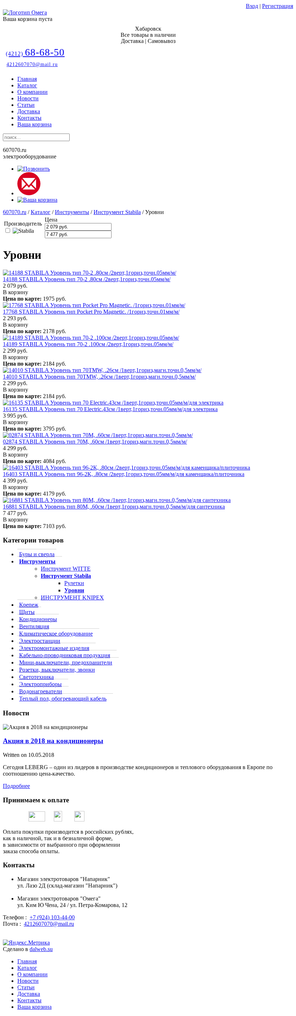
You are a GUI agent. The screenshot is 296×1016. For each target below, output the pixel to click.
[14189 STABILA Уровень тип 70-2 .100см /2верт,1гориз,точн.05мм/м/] (91, 338)
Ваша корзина (34, 124)
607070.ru (14, 212)
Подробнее (16, 786)
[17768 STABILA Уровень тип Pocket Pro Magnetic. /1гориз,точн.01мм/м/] (94, 305)
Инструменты (72, 212)
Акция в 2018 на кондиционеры (53, 741)
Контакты (29, 118)
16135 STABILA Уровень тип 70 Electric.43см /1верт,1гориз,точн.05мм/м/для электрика (110, 409)
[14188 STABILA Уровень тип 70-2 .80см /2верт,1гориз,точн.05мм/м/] (89, 273)
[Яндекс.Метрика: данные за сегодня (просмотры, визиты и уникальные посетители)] (26, 942)
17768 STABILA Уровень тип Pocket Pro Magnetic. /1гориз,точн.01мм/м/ (91, 312)
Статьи (26, 105)
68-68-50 (35, 52)
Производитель (23, 224)
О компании (32, 92)
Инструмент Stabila (117, 212)
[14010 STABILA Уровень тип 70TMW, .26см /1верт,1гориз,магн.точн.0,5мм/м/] (102, 370)
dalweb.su (41, 949)
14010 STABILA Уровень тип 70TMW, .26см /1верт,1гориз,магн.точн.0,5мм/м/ (99, 377)
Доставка (28, 111)
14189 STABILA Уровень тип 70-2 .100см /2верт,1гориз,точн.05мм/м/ (88, 344)
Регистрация (277, 6)
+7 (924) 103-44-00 (52, 917)
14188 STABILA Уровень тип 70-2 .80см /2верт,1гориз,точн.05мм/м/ (86, 279)
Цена (51, 220)
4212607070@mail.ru (32, 64)
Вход (252, 6)
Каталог (27, 85)
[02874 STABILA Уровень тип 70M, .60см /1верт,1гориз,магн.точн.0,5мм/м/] (98, 435)
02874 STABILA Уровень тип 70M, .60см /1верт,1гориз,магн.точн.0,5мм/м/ (95, 442)
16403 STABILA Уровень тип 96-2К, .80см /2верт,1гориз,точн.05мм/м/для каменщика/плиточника (123, 474)
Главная (27, 79)
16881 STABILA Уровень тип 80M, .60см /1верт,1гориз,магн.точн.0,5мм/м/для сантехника (114, 506)
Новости (28, 98)
